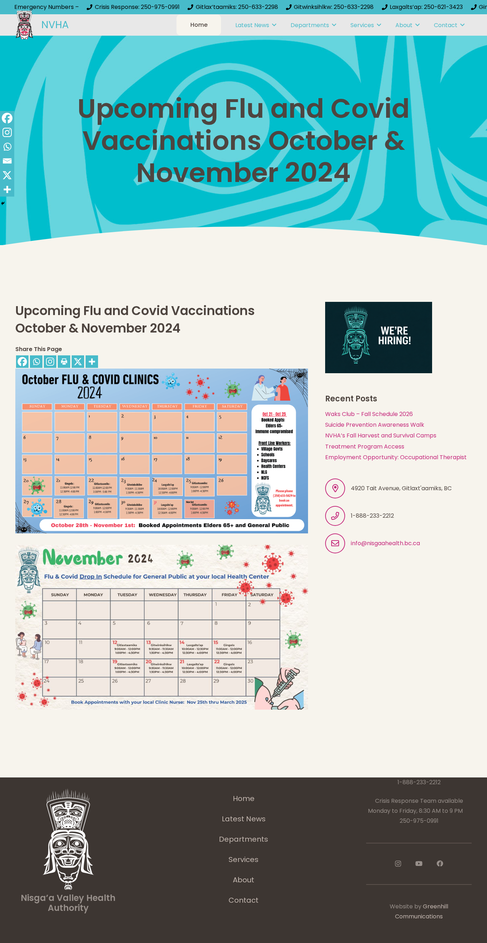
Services (243, 860)
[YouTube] (418, 863)
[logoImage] (24, 25)
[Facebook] (22, 361)
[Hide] (3, 203)
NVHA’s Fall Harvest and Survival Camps (380, 435)
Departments (243, 839)
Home (244, 798)
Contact (243, 900)
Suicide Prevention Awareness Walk (374, 425)
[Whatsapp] (36, 361)
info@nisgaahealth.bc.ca (385, 543)
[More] (92, 361)
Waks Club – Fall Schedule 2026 (369, 414)
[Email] (7, 161)
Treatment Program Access (364, 446)
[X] (78, 361)
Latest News (244, 819)
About (243, 880)
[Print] (64, 361)
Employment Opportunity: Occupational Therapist (396, 457)
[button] (274, 24)
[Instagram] (50, 361)
